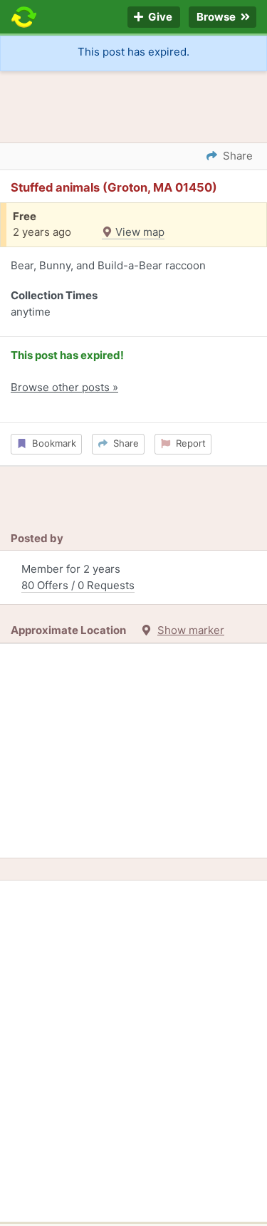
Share (123, 443)
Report (188, 443)
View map (138, 232)
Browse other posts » (64, 387)
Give (159, 17)
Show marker (190, 630)
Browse (217, 17)
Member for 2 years (78, 577)
